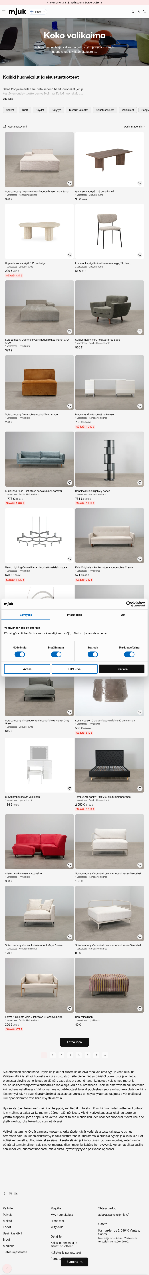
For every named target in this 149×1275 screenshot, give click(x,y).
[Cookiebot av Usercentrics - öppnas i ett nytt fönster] (129, 604)
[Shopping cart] (145, 12)
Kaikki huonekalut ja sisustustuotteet (64, 1244)
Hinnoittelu (58, 1221)
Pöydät (40, 110)
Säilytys (56, 110)
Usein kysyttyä (12, 1233)
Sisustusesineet (105, 110)
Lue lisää (8, 98)
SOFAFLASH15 (93, 2)
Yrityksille (57, 1227)
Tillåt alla (122, 669)
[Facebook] (4, 1193)
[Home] (17, 11)
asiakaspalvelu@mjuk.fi (113, 1214)
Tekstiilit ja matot (78, 110)
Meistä (7, 1221)
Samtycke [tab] (26, 614)
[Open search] (133, 12)
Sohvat (10, 110)
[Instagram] (10, 1193)
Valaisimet (128, 110)
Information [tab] (74, 614)
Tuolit (25, 110)
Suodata (72, 1262)
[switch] (56, 654)
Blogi (6, 1239)
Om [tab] (123, 614)
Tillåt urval (74, 669)
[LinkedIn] (16, 1193)
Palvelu (8, 1214)
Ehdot (7, 1227)
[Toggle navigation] (3, 12)
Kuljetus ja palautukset (66, 1252)
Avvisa (27, 669)
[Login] (139, 12)
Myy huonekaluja (62, 1214)
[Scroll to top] (7, 1268)
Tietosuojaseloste (15, 1252)
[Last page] (105, 1055)
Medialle (8, 1246)
